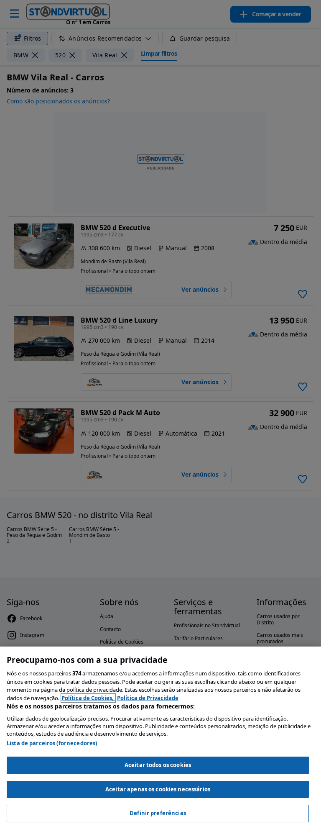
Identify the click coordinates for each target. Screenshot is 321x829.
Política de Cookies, (88, 698)
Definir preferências (158, 813)
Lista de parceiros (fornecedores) (52, 743)
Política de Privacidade (147, 698)
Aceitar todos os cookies (158, 765)
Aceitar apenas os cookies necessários (157, 789)
